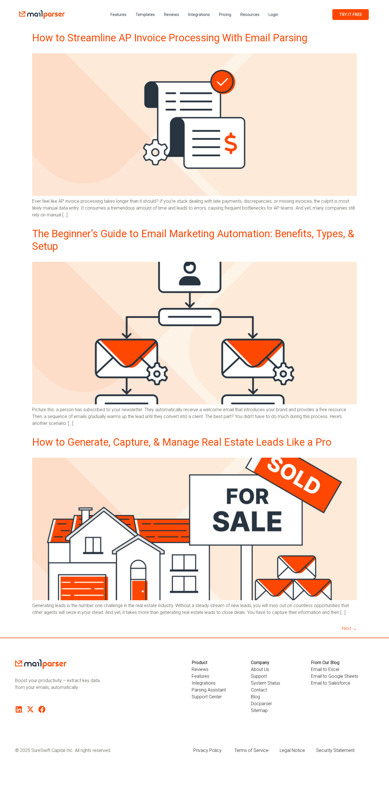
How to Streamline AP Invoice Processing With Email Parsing (169, 38)
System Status (265, 683)
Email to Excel (325, 669)
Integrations (199, 14)
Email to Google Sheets (334, 676)
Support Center (207, 696)
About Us (260, 669)
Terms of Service (251, 750)
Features (118, 14)
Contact (259, 690)
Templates (145, 14)
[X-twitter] (30, 709)
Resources (249, 14)
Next (349, 628)
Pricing (225, 14)
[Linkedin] (18, 709)
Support (259, 676)
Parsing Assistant (209, 690)
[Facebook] (42, 709)
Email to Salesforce (330, 683)
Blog (255, 696)
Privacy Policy (207, 750)
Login (273, 14)
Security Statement (335, 750)
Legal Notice (292, 750)
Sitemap (259, 710)
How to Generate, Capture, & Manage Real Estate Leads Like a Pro (181, 442)
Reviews (171, 14)
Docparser (261, 703)
